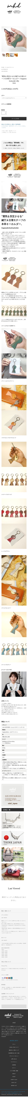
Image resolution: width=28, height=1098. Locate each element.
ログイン (14, 1067)
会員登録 (14, 1064)
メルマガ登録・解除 (14, 1070)
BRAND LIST (14, 1085)
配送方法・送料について (14, 1050)
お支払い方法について (14, 1047)
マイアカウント (14, 1061)
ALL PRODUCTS (4, 69)
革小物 (2, 67)
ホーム (14, 1044)
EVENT (14, 1076)
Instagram (3, 1036)
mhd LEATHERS (4, 71)
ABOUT (14, 1073)
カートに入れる (15, 118)
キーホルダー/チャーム (9, 67)
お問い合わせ (14, 1058)
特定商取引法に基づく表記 (14, 1053)
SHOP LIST (14, 1082)
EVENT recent (14, 1079)
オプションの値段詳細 (6, 104)
